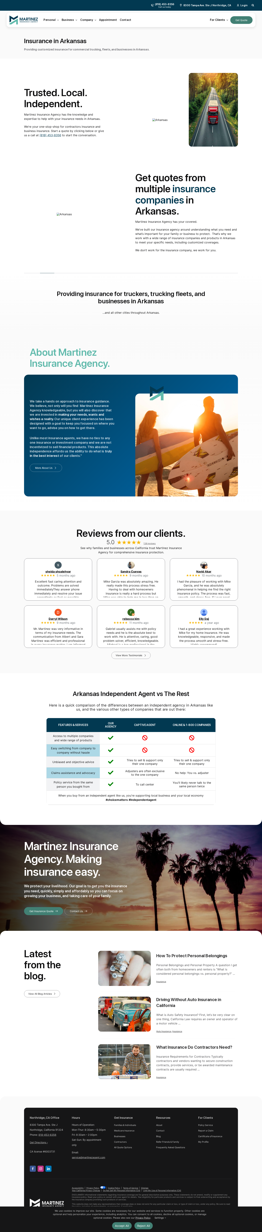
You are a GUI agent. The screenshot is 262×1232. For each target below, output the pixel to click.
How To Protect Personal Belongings (191, 955)
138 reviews (149, 543)
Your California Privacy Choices (86, 1190)
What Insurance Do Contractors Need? (194, 1047)
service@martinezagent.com (88, 1157)
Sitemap (144, 1188)
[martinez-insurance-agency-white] (47, 1200)
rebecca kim (131, 619)
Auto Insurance (163, 1031)
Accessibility (78, 1188)
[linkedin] (48, 1169)
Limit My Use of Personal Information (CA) (162, 1190)
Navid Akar (203, 571)
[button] (252, 5)
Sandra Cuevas (131, 571)
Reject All (143, 1226)
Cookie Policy (114, 1188)
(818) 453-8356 (50, 135)
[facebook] (33, 1169)
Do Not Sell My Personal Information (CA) (121, 1190)
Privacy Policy (92, 1188)
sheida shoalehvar (58, 571)
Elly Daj (204, 619)
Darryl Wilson (58, 619)
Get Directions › (39, 1142)
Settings (160, 1217)
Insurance (161, 981)
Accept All (122, 1226)
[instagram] (41, 1169)
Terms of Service (130, 1188)
